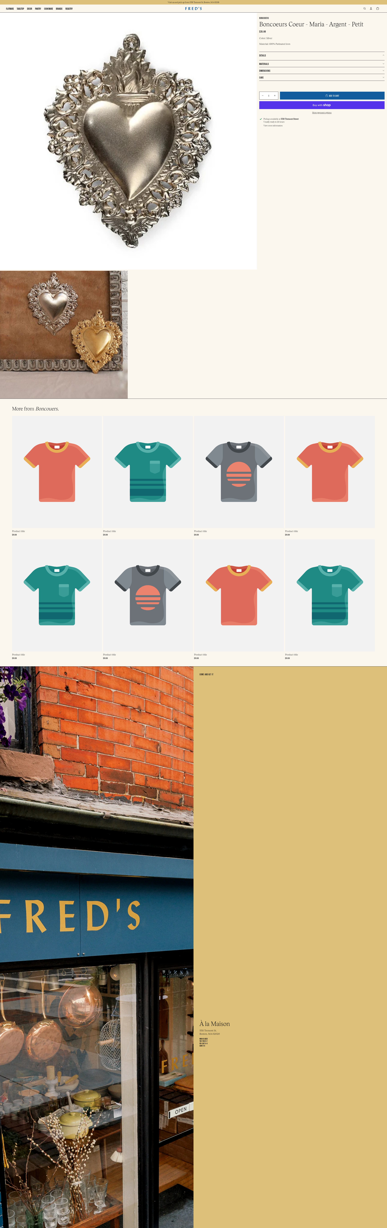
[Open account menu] (371, 8)
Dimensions (264, 70)
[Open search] (364, 8)
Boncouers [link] (264, 17)
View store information (273, 125)
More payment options (322, 112)
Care (261, 77)
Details (262, 55)
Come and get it (206, 674)
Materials (264, 63)
